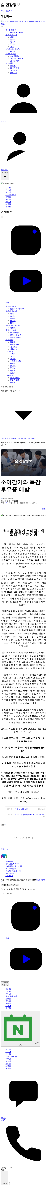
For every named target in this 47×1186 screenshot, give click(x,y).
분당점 (8, 199)
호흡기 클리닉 (11, 35)
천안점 (8, 192)
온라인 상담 (15, 380)
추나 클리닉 (15, 56)
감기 (12, 47)
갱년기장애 (14, 68)
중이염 (13, 44)
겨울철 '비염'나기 (22, 809)
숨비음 (13, 39)
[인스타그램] (25, 260)
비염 (12, 37)
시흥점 (8, 204)
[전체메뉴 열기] (2, 26)
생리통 (13, 66)
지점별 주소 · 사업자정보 (10, 885)
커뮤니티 (9, 375)
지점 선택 (5, 391)
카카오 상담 (16, 438)
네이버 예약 (5, 438)
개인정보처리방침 (12, 864)
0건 (6, 503)
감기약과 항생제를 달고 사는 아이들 (29, 815)
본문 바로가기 (6, 11)
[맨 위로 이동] (9, 1183)
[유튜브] (25, 300)
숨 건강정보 (15, 378)
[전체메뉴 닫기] (2, 217)
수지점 (8, 187)
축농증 (13, 42)
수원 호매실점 (11, 996)
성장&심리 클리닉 (12, 49)
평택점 (8, 197)
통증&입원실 (10, 54)
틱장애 (13, 51)
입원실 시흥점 (15, 61)
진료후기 (13, 382)
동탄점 (8, 202)
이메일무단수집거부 (13, 866)
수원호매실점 (10, 195)
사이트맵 (9, 876)
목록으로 (4, 849)
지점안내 (9, 352)
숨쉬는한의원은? (17, 32)
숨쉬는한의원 (10, 30)
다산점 (8, 190)
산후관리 (13, 73)
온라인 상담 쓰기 (28, 438)
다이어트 (13, 70)
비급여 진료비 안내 (13, 871)
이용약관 (9, 861)
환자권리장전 (10, 869)
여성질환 (9, 63)
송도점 (8, 206)
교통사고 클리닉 (16, 58)
